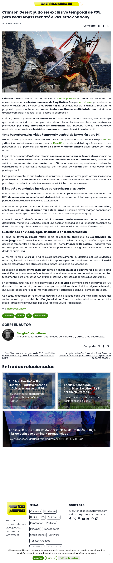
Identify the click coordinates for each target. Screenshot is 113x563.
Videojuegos (40, 315)
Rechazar (51, 558)
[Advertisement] (54, 475)
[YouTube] (83, 519)
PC (29, 315)
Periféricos (54, 517)
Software (54, 535)
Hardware (50, 511)
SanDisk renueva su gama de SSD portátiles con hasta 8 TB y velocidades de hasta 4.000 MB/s (28, 356)
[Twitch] (96, 519)
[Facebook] (70, 519)
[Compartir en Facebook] (103, 26)
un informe (85, 102)
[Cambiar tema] (81, 3)
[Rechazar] (109, 554)
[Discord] (87, 519)
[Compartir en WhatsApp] (107, 26)
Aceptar (38, 558)
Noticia (20, 315)
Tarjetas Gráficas (40, 540)
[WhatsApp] (92, 519)
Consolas (8, 315)
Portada (51, 523)
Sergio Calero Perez (31, 333)
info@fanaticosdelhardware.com (88, 511)
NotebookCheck (16, 308)
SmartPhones (38, 535)
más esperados (66, 98)
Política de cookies (69, 558)
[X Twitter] (74, 519)
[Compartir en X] (98, 26)
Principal (35, 529)
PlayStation (36, 523)
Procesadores (51, 529)
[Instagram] (79, 519)
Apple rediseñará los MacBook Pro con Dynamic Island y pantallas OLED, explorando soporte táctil (85, 356)
